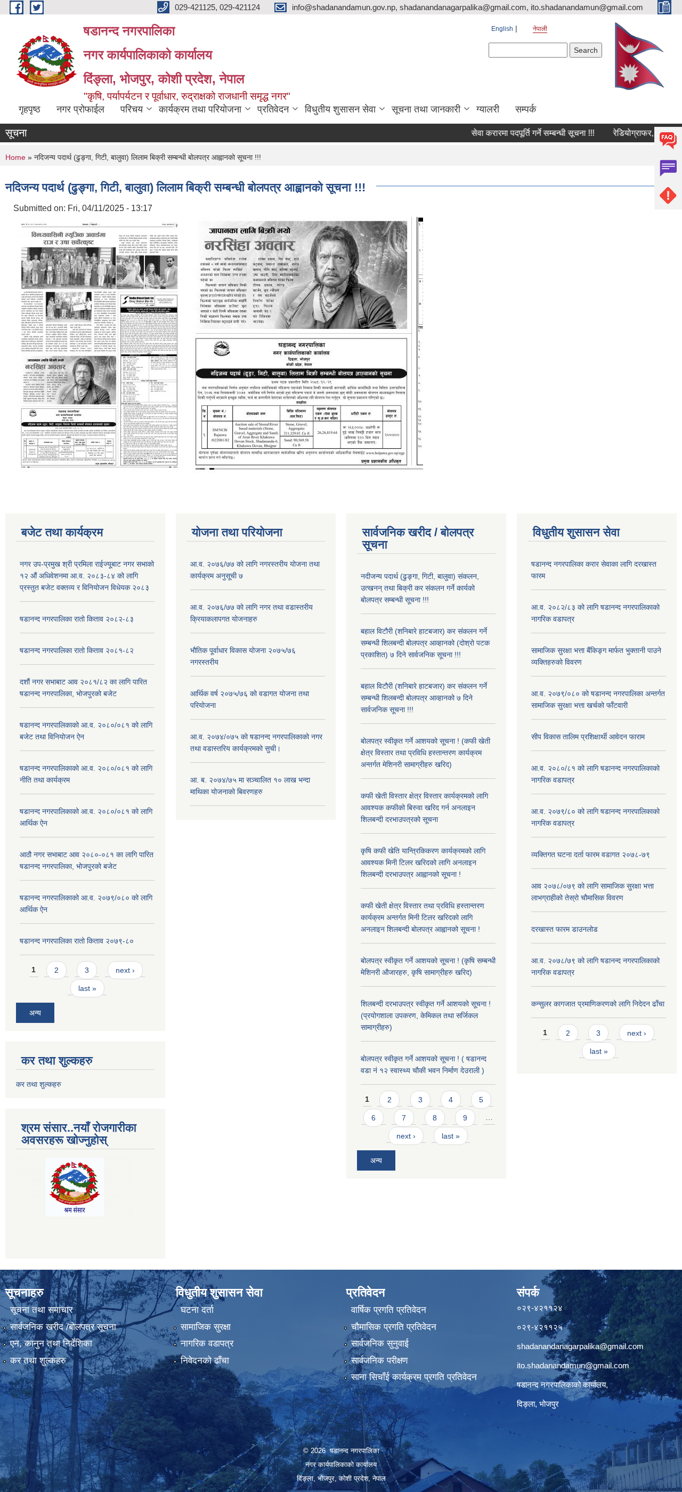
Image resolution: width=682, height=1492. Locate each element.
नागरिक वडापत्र (207, 1343)
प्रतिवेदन (273, 109)
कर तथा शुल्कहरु (38, 1084)
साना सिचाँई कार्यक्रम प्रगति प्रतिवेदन (414, 1377)
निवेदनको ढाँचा (205, 1361)
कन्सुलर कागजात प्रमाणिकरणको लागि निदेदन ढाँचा (597, 1003)
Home (15, 157)
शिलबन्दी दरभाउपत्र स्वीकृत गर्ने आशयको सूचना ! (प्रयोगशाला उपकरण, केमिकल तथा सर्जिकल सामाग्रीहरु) (426, 1015)
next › (125, 970)
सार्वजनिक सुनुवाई (380, 1343)
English (502, 29)
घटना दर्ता (197, 1310)
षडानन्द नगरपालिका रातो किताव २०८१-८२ (77, 650)
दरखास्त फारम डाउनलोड (564, 929)
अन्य (35, 1013)
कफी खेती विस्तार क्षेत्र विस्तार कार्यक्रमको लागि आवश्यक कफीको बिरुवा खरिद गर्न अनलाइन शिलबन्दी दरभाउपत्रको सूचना (424, 808)
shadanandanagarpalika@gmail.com (580, 1346)
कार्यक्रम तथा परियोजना (200, 109)
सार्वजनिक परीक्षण (379, 1361)
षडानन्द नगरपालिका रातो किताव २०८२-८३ (77, 619)
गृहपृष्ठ (29, 109)
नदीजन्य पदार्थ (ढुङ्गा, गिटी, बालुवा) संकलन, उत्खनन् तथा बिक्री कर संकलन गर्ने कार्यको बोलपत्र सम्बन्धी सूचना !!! (420, 588)
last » (87, 988)
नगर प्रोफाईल (80, 109)
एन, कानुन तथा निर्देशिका (51, 1343)
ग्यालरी (487, 109)
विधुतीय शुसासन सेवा (340, 109)
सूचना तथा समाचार (41, 1310)
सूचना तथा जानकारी (426, 109)
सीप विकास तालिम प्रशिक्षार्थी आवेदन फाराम (589, 736)
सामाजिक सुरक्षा (206, 1327)
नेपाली (540, 29)
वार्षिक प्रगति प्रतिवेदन (388, 1310)
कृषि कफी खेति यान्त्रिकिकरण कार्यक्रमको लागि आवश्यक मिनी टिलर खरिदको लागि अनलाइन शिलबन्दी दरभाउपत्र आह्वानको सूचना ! (423, 862)
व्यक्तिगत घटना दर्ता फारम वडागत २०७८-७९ (590, 854)
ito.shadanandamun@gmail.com (573, 1365)
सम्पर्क (525, 109)
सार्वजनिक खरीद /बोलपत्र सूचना (63, 1327)
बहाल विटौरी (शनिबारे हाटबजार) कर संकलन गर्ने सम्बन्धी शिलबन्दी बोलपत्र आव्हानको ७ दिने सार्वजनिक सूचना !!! (424, 698)
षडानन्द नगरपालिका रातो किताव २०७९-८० (77, 941)
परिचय (131, 109)
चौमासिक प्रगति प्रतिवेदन (393, 1327)
